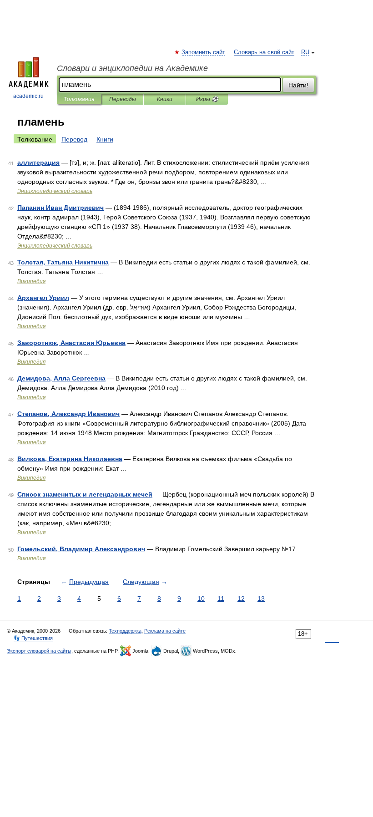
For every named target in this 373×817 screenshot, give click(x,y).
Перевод (74, 139)
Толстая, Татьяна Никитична (63, 262)
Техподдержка (125, 631)
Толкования (79, 99)
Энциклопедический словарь (54, 191)
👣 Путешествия (33, 638)
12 (241, 598)
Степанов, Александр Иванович (68, 413)
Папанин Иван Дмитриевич (60, 207)
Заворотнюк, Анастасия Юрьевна (71, 342)
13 (261, 598)
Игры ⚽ (207, 99)
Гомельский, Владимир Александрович (81, 549)
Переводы (122, 99)
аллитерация (38, 162)
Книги (164, 99)
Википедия (31, 281)
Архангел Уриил (43, 297)
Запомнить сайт (203, 52)
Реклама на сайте (165, 631)
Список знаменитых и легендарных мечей (84, 494)
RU (305, 52)
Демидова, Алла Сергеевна (61, 378)
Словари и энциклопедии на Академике (132, 68)
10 (201, 598)
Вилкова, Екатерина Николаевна (69, 458)
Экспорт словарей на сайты (39, 651)
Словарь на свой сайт (264, 52)
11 (220, 598)
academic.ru (28, 96)
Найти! (298, 85)
